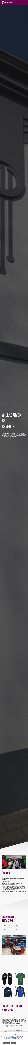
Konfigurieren (6, 1039)
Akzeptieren (6, 1043)
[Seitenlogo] (7, 2)
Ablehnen (13, 1043)
